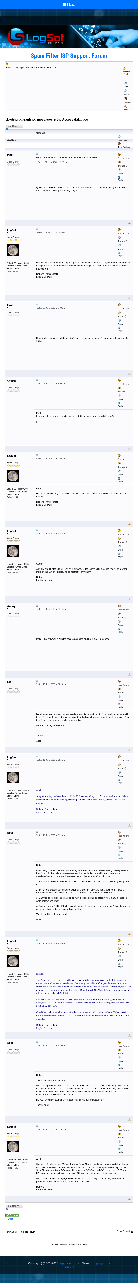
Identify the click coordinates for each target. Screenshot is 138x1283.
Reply (120, 180)
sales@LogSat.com (100, 1263)
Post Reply (12, 126)
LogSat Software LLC (69, 1263)
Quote (120, 173)
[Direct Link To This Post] (83, 154)
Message (40, 133)
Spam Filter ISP (26, 67)
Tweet (10, 1219)
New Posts (127, 71)
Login (126, 109)
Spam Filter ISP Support (46, 67)
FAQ (126, 87)
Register (127, 102)
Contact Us (69, 1267)
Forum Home (12, 67)
